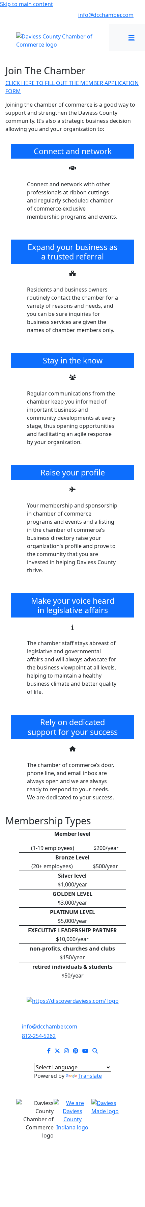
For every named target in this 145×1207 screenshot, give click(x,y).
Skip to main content (26, 4)
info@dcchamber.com (106, 15)
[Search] (95, 1051)
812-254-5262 (36, 15)
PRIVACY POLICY (95, 1165)
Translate (90, 1075)
